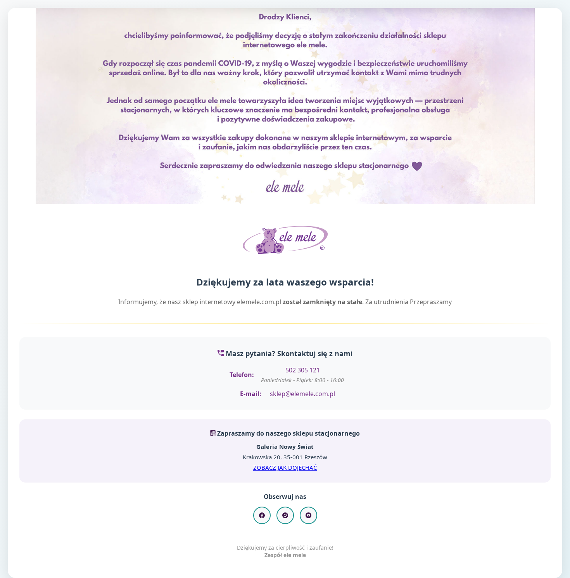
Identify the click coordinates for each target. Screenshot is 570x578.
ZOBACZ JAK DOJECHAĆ (285, 467)
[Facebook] (262, 515)
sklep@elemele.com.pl (302, 393)
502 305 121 (302, 370)
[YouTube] (308, 515)
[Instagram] (285, 515)
